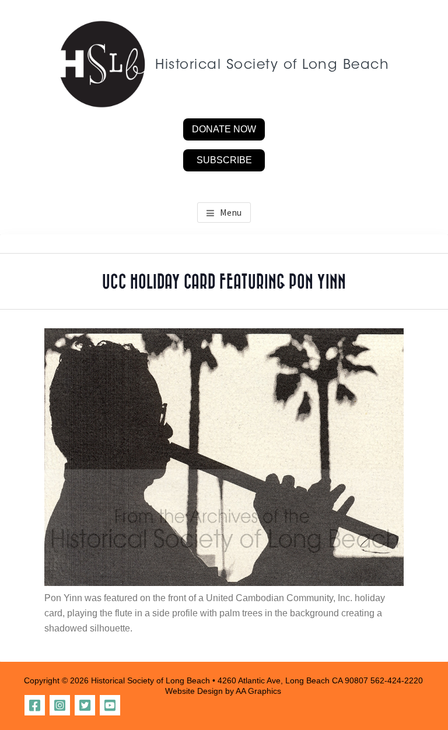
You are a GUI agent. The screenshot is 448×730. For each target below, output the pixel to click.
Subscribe (224, 160)
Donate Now (224, 129)
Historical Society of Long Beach (272, 65)
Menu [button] (231, 212)
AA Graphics (258, 691)
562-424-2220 (396, 680)
